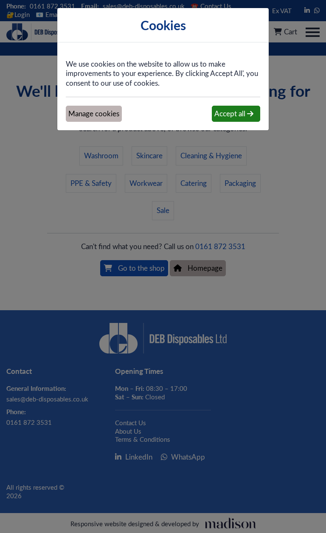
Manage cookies (93, 113)
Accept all (230, 113)
